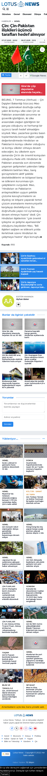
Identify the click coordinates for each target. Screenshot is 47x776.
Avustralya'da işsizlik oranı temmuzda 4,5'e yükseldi (35, 383)
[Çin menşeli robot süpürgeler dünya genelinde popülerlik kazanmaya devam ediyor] (11, 515)
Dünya (37, 14)
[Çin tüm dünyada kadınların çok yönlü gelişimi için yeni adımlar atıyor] (35, 548)
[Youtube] (35, 728)
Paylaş (7, 75)
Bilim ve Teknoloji (11, 741)
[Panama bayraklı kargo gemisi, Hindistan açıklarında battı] (35, 324)
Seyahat (30, 685)
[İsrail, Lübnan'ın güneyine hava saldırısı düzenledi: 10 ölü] (11, 451)
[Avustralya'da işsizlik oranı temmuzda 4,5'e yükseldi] (35, 374)
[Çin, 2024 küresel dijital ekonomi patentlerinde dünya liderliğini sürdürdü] (11, 675)
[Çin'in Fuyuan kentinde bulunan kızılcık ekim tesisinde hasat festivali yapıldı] (11, 643)
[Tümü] (43, 439)
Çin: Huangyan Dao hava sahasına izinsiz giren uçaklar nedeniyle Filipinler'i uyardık (34, 359)
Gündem (6, 14)
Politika (38, 736)
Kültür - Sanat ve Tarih (13, 739)
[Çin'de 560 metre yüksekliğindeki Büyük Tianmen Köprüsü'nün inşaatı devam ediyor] (35, 612)
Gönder (8, 424)
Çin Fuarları (8, 586)
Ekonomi (27, 14)
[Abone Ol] (38, 75)
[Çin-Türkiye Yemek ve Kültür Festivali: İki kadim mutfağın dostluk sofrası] (35, 482)
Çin (36, 741)
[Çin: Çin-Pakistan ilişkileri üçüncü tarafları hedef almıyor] (23, 58)
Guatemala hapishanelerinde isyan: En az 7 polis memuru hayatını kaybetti (34, 467)
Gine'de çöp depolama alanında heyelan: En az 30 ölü (11, 333)
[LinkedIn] (30, 728)
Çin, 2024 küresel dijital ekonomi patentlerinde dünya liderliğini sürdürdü (10, 695)
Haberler (6, 21)
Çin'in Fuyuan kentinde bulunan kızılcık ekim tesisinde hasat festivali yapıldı (10, 659)
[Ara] (4, 9)
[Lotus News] (20, 4)
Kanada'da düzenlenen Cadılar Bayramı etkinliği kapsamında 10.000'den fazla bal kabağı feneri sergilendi (35, 595)
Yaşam (5, 653)
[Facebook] (12, 728)
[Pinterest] (21, 728)
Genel (17, 14)
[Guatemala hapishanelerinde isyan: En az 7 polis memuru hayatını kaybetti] (35, 451)
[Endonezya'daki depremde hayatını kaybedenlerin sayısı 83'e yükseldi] (12, 374)
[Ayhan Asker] (8, 301)
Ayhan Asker (22, 299)
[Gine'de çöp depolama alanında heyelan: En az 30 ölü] (12, 324)
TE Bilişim (30, 762)
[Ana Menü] (7, 9)
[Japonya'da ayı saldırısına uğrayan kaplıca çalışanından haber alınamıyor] (11, 548)
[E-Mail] (18, 305)
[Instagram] (26, 728)
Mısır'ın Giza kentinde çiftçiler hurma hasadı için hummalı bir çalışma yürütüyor (35, 692)
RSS (7, 754)
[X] (17, 728)
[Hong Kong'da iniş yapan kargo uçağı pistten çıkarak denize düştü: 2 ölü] (35, 515)
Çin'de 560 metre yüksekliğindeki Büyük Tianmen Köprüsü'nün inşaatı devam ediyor (35, 628)
